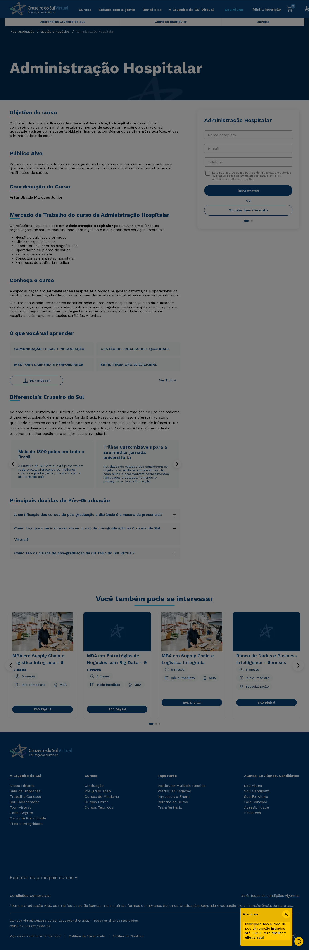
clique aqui (254, 938)
